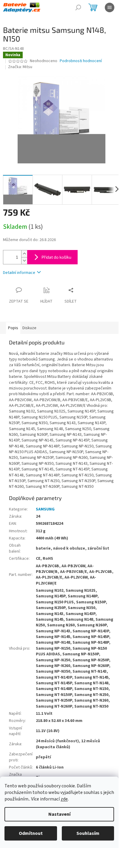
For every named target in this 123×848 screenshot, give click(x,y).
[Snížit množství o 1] (24, 260)
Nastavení (59, 814)
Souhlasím (87, 833)
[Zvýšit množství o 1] (24, 253)
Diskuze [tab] (29, 328)
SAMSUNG (45, 509)
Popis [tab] (13, 328)
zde (64, 799)
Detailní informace (19, 273)
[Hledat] (78, 7)
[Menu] (110, 7)
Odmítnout (31, 833)
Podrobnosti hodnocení (81, 61)
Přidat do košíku (56, 257)
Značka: (20, 67)
